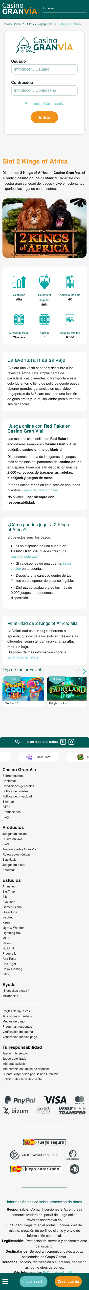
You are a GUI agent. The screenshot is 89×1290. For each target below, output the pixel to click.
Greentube (9, 912)
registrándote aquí (25, 556)
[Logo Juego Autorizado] (35, 1169)
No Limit (8, 948)
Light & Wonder (13, 927)
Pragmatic (9, 953)
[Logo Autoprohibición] (73, 1155)
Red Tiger (9, 963)
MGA (6, 938)
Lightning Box (11, 932)
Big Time (8, 891)
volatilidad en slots (23, 657)
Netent (7, 943)
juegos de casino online (40, 489)
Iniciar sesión (33, 1281)
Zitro (5, 974)
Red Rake (9, 958)
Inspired (8, 917)
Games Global (12, 907)
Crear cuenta (68, 1281)
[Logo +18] (74, 1169)
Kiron (6, 922)
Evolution (8, 902)
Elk (4, 896)
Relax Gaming (12, 969)
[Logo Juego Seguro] (44, 1143)
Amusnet (8, 886)
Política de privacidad (59, 1272)
